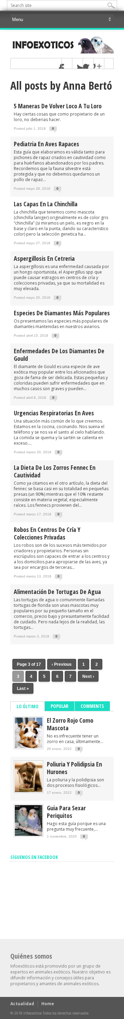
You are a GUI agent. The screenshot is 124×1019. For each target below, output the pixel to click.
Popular (60, 706)
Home (47, 1004)
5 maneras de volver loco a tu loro (58, 106)
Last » (23, 688)
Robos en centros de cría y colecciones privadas (47, 533)
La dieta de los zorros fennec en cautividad (54, 471)
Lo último (28, 706)
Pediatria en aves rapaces (46, 144)
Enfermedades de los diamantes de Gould (59, 354)
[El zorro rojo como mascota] (28, 747)
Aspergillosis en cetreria (44, 258)
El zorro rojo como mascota (70, 724)
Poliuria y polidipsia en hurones (74, 767)
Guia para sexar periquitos (66, 811)
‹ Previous (62, 664)
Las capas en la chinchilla (46, 204)
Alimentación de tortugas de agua (57, 591)
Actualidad (22, 1004)
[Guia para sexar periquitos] (28, 834)
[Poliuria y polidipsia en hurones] (28, 790)
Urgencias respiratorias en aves (54, 413)
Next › (88, 676)
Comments (92, 706)
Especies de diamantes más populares (62, 313)
